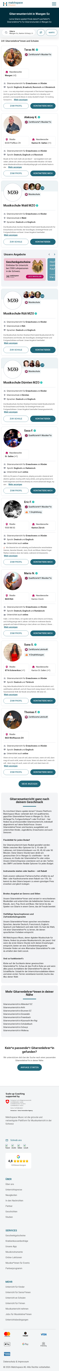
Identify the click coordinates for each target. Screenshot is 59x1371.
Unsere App (11, 1246)
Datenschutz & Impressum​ (16, 1361)
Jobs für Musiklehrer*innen (18, 1314)
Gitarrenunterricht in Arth (14, 1007)
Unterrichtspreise (13, 1189)
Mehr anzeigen (29, 784)
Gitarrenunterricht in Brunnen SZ (17, 1011)
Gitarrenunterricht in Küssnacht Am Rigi (20, 1021)
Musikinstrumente (14, 1252)
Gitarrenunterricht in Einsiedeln (16, 1014)
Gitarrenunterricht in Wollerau (16, 1030)
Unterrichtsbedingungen (16, 1319)
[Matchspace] (13, 4)
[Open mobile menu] (54, 4)
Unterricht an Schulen (15, 1298)
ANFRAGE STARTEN (30, 1067)
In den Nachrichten (14, 1200)
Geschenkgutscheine (15, 1235)
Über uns (9, 1184)
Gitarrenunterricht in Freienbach (17, 1017)
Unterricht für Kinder (15, 1287)
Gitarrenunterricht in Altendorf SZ (17, 1004)
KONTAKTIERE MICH (43, 106)
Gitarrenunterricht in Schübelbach (17, 1024)
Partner (8, 1206)
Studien (9, 1217)
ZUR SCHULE (16, 242)
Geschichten (11, 1211)
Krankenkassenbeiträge (16, 1241)
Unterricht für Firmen (15, 1303)
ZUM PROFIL (16, 106)
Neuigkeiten (11, 1195)
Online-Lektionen (13, 1257)
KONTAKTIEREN (42, 242)
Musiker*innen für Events (17, 1263)
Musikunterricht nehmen (16, 1308)
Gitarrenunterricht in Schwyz (15, 1027)
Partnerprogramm (13, 1268)
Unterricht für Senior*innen (18, 1292)
